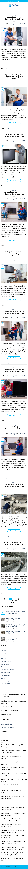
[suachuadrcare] (14, 5)
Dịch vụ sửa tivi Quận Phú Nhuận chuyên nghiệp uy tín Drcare (14, 77)
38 (12, 601)
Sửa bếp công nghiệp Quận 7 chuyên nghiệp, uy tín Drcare (15, 625)
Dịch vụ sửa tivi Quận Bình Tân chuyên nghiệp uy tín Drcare (14, 312)
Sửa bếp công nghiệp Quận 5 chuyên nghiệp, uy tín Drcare (15, 638)
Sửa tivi (3, 678)
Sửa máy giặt (4, 650)
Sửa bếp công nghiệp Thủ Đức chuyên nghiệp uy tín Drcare (14, 543)
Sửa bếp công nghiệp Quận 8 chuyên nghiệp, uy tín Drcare (15, 612)
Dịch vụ (14, 15)
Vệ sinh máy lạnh (5, 683)
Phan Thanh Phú (20, 11)
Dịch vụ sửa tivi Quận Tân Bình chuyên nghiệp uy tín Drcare (14, 370)
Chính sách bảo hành (6, 724)
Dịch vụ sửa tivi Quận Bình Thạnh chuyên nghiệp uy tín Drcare (14, 254)
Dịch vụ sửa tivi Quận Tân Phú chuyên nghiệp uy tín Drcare (14, 193)
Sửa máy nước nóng (6, 661)
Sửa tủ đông (4, 656)
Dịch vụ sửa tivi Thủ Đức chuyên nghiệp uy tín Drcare (14, 18)
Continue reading (14, 63)
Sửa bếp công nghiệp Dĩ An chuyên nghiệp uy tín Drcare (14, 485)
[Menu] (2, 5)
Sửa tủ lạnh (4, 658)
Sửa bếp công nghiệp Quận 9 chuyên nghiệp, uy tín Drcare (15, 619)
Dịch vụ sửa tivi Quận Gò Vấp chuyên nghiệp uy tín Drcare (14, 135)
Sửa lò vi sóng (5, 664)
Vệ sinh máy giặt (5, 681)
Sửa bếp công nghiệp (7, 675)
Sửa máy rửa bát (5, 672)
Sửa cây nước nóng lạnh (7, 669)
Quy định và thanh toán (7, 727)
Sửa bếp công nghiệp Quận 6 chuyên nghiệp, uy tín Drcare (15, 632)
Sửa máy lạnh (4, 653)
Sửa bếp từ (4, 667)
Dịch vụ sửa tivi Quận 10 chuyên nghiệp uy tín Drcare (14, 428)
